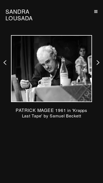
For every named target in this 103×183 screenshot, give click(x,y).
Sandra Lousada (19, 14)
